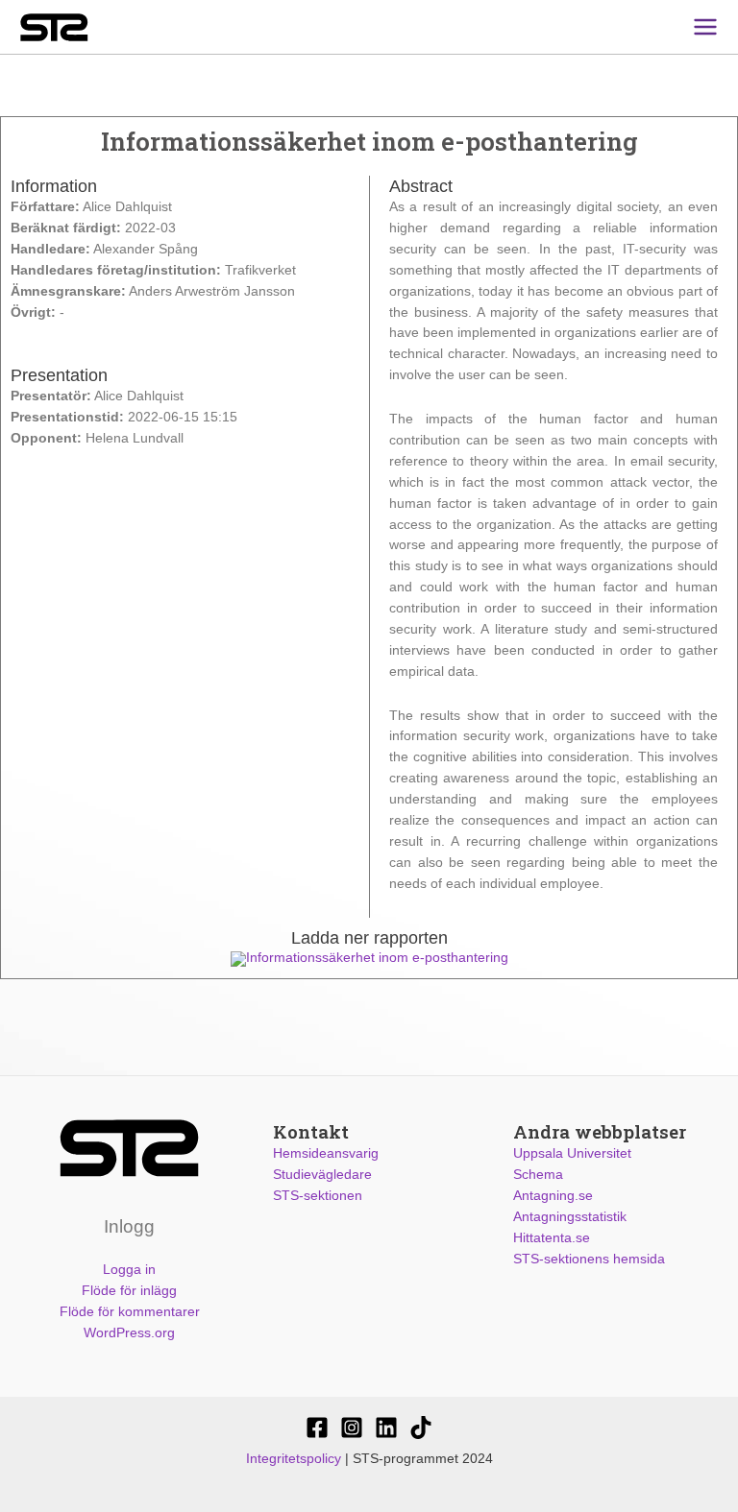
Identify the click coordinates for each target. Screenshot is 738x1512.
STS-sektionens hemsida (589, 1259)
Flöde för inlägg (129, 1291)
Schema (538, 1174)
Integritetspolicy (293, 1459)
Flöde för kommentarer (130, 1312)
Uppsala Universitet (572, 1153)
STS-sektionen (317, 1195)
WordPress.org (129, 1333)
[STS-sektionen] (317, 1427)
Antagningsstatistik (570, 1217)
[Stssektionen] (420, 1427)
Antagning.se (553, 1195)
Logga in (129, 1269)
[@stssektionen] (351, 1427)
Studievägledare (322, 1174)
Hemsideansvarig (326, 1153)
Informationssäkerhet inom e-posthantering (377, 957)
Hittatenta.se (551, 1238)
